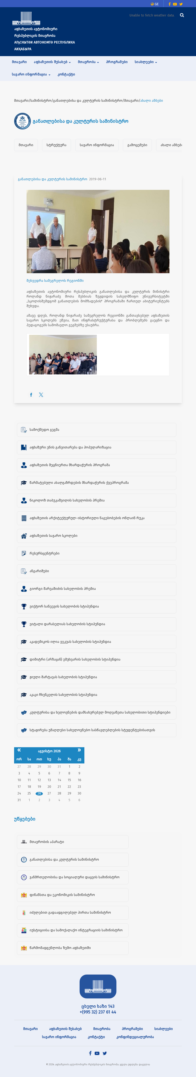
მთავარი (19, 62)
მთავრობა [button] (87, 62)
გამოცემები (137, 145)
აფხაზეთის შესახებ (65, 1029)
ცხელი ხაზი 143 (98, 1006)
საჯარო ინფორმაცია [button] (30, 74)
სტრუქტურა (56, 145)
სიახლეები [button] (145, 62)
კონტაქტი (66, 74)
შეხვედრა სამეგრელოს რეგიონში (55, 281)
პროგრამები (117, 62)
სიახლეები (163, 1029)
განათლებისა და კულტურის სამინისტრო (52, 179)
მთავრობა (101, 1029)
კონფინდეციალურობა (135, 1037)
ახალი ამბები (172, 145)
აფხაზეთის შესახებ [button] (51, 62)
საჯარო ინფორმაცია (97, 145)
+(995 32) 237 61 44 (98, 1012)
